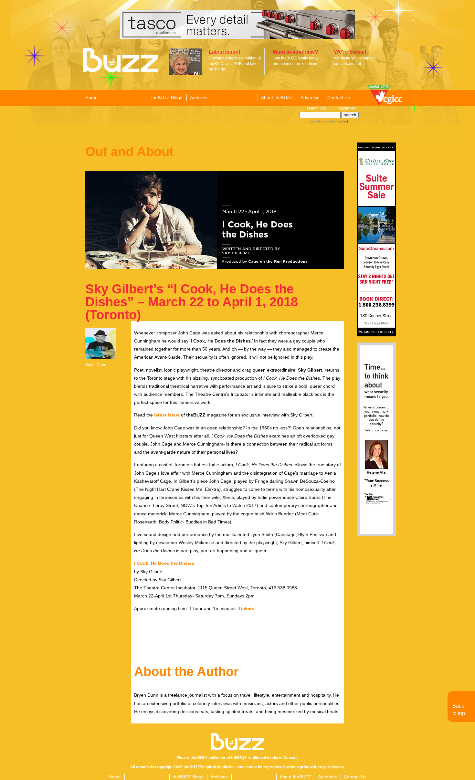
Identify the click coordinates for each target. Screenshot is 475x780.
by (339, 121)
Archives (198, 97)
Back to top (458, 709)
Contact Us (338, 97)
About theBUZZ (277, 97)
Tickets (246, 608)
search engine (320, 121)
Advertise (310, 97)
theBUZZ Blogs (166, 97)
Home (91, 97)
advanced (347, 108)
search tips (316, 108)
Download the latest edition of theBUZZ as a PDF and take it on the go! (235, 63)
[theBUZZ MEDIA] (234, 98)
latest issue (167, 414)
